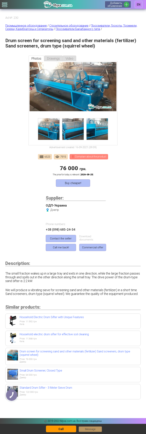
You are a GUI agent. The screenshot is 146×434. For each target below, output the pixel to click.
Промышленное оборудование (26, 25)
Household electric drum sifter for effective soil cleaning (54, 334)
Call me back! (61, 247)
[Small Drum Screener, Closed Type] (12, 378)
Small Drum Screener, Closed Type (41, 370)
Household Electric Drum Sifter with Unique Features (52, 317)
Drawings (53, 58)
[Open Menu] (4, 4)
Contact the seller (61, 238)
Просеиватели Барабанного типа (78, 29)
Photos (36, 58)
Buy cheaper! (73, 183)
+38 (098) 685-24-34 (60, 229)
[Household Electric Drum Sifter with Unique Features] (12, 325)
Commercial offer (92, 247)
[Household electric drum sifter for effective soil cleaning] (12, 342)
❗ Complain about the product (88, 156)
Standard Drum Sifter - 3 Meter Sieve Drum (46, 387)
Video (69, 58)
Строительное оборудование (68, 25)
